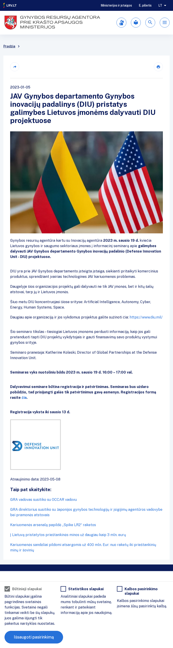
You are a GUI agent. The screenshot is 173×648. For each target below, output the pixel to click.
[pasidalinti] (14, 66)
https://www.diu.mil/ (146, 317)
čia (24, 397)
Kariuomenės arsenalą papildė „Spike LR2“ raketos (53, 525)
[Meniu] (165, 23)
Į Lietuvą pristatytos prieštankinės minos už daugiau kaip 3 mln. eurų (68, 535)
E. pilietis (145, 5)
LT (160, 5)
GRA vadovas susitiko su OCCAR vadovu (43, 499)
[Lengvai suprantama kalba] (136, 23)
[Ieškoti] (150, 23)
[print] (158, 66)
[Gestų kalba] (121, 23)
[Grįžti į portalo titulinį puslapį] (10, 5)
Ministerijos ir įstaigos (116, 5)
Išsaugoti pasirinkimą (34, 637)
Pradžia (9, 46)
